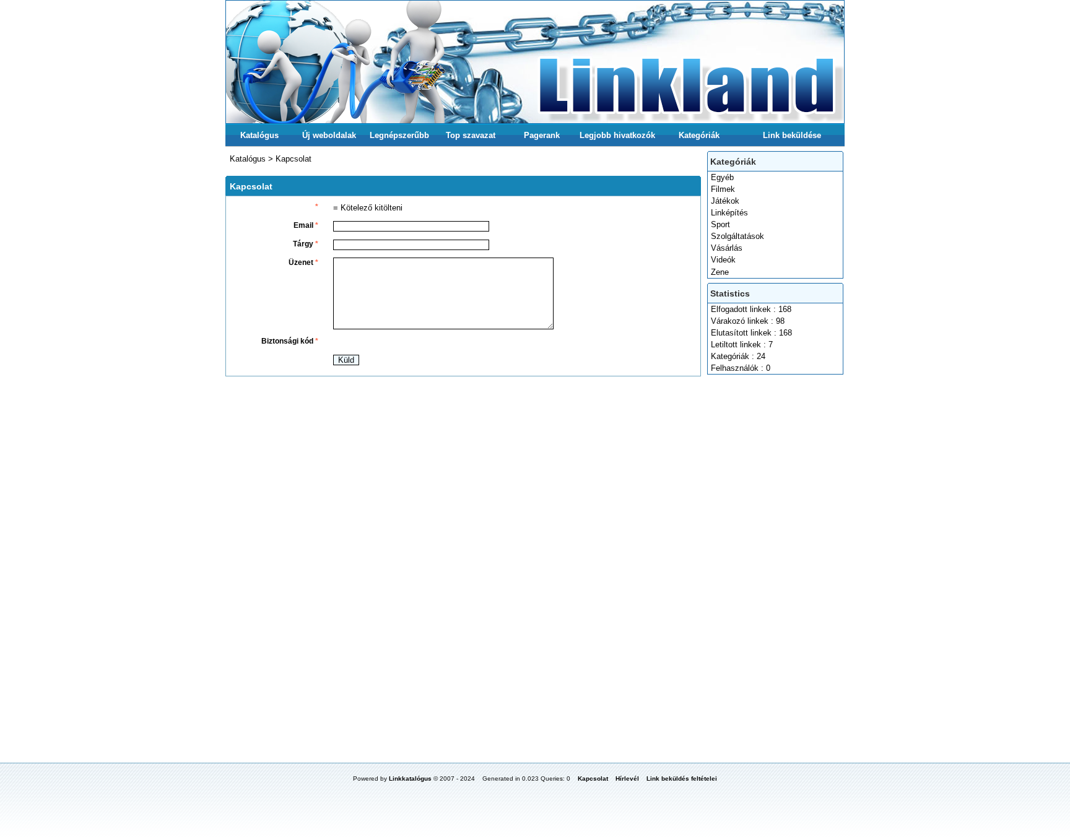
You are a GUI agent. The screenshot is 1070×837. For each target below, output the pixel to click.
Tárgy (305, 244)
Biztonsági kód (289, 341)
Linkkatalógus (410, 778)
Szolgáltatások (737, 236)
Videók (723, 259)
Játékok (725, 201)
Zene (720, 272)
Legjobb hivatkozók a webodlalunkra (617, 139)
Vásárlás (726, 248)
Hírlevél (627, 778)
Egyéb (722, 177)
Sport (720, 224)
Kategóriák (699, 135)
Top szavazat (470, 135)
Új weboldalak (329, 135)
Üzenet (303, 262)
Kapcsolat (293, 158)
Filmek (723, 189)
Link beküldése (792, 135)
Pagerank (542, 135)
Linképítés (729, 212)
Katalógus (259, 135)
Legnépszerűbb (399, 135)
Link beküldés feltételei (681, 778)
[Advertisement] (776, 564)
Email (306, 225)
